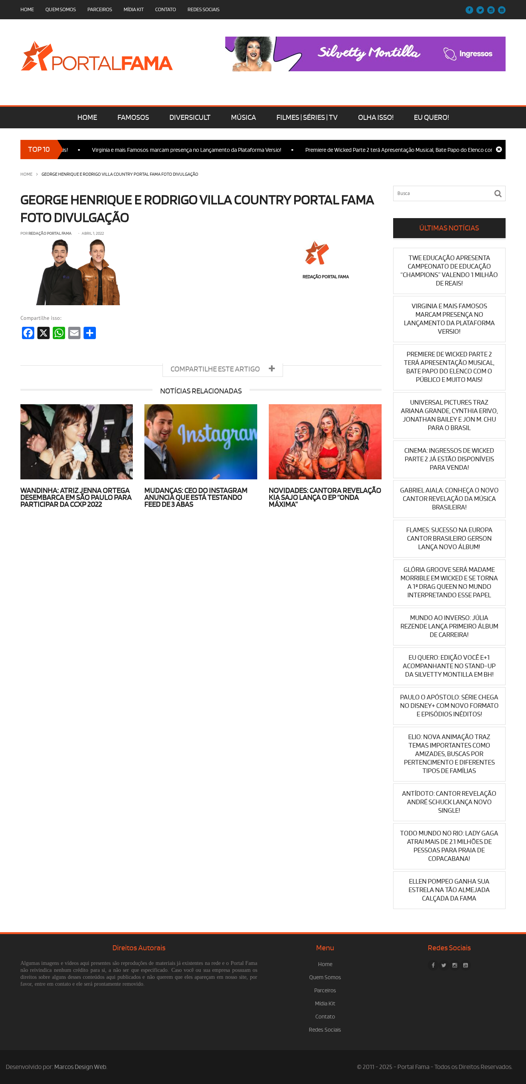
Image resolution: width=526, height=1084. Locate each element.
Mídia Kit (134, 9)
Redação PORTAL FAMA (50, 233)
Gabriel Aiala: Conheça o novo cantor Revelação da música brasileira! (449, 499)
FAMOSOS (133, 117)
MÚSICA (243, 117)
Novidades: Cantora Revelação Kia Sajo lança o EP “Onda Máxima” (325, 497)
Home (27, 9)
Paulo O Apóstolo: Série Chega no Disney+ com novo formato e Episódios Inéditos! (449, 706)
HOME (87, 117)
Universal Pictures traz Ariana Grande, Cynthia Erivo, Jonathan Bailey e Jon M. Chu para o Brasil (449, 415)
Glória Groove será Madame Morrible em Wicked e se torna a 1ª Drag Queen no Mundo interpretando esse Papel (449, 582)
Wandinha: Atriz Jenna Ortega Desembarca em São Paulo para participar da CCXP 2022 (76, 497)
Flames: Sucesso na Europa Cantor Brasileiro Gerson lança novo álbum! (449, 538)
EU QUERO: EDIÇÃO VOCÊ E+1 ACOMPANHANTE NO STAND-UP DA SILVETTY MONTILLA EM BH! (449, 666)
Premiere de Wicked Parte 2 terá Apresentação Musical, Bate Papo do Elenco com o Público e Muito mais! (449, 367)
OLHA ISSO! (376, 117)
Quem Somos (60, 9)
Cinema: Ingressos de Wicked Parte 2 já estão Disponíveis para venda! (449, 459)
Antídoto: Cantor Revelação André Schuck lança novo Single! (449, 802)
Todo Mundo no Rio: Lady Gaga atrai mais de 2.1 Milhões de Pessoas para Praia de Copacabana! (449, 846)
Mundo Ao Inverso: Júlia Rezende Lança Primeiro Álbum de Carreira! (449, 626)
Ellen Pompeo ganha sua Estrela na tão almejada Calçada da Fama (449, 890)
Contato (165, 9)
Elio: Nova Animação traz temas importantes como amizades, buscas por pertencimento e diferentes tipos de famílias (449, 754)
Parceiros (99, 9)
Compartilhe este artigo (216, 369)
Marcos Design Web (80, 1067)
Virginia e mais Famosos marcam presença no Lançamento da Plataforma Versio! (167, 150)
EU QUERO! (431, 117)
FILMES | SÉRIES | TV (307, 117)
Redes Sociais (203, 9)
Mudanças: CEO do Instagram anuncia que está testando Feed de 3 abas (196, 497)
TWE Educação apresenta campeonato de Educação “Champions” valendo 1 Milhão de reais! (449, 270)
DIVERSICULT (190, 117)
